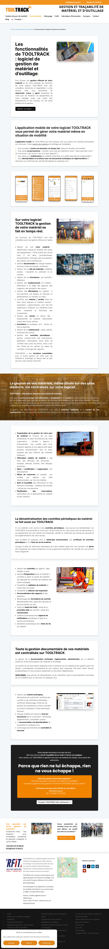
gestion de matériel (40, 144)
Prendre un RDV (66, 838)
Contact (96, 16)
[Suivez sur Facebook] (84, 866)
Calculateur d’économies (71, 16)
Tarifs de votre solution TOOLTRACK (17, 927)
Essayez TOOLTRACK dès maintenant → (54, 802)
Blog (7, 19)
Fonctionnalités (36, 16)
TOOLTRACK (20, 675)
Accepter (11, 943)
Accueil (13, 29)
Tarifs (56, 16)
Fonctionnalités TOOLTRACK (15, 922)
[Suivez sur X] (88, 866)
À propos (86, 16)
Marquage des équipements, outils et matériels (20, 925)
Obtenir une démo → (25, 109)
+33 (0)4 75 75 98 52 (94, 2)
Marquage (48, 16)
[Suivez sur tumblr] (97, 866)
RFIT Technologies (28, 883)
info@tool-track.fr (73, 2)
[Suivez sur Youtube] (84, 870)
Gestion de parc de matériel (16, 16)
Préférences (46, 943)
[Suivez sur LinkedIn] (93, 866)
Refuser (29, 943)
